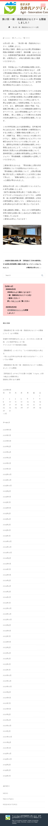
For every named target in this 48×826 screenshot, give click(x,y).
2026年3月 (7, 458)
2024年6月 (7, 575)
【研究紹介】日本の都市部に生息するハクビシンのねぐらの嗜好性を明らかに (31, 264)
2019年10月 (7, 759)
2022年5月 (7, 714)
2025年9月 (7, 491)
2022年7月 (7, 703)
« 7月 (5, 414)
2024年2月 (7, 597)
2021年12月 (7, 726)
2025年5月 (7, 513)
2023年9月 (7, 625)
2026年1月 (7, 469)
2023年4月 (7, 653)
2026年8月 (7, 430)
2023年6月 (7, 642)
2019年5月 (7, 765)
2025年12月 (7, 474)
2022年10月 (7, 686)
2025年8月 (7, 497)
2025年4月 (7, 519)
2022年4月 (7, 720)
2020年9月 (7, 742)
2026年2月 (7, 463)
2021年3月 (7, 731)
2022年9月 (7, 692)
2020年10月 (7, 737)
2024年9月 (7, 558)
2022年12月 (7, 675)
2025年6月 (7, 508)
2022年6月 (7, 709)
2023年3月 (7, 659)
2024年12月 (7, 541)
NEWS (27, 38)
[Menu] (43, 3)
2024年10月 (7, 552)
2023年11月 (7, 614)
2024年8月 (7, 564)
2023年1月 (7, 670)
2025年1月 (7, 536)
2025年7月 (7, 502)
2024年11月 (7, 547)
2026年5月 (7, 446)
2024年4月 (7, 586)
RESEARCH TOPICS (10, 804)
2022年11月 (7, 681)
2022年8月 (7, 698)
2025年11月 (7, 480)
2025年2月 (7, 530)
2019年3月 (7, 770)
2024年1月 (7, 603)
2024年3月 (7, 592)
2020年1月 (7, 748)
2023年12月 (7, 608)
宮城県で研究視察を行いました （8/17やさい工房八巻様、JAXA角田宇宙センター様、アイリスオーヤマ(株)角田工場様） (22, 342)
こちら (16, 301)
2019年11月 (7, 753)
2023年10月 (7, 619)
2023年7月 (7, 636)
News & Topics (8, 799)
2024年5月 (7, 580)
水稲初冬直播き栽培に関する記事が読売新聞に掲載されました (12, 264)
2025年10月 (7, 485)
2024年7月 (7, 569)
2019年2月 (7, 776)
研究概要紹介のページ (15, 310)
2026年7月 (7, 435)
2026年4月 (7, 452)
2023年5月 (7, 647)
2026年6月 (7, 441)
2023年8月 (7, 631)
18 (16, 405)
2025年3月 (7, 525)
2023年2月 (7, 664)
